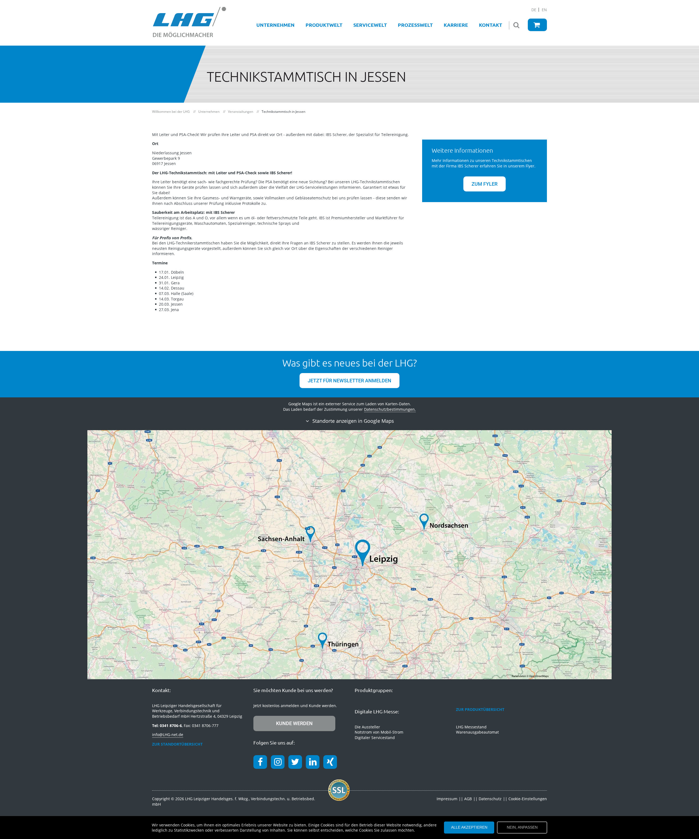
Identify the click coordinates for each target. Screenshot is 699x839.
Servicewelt (370, 25)
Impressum (447, 798)
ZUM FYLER (484, 184)
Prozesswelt (415, 25)
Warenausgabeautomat (477, 732)
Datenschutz (490, 798)
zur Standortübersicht (177, 744)
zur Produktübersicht (480, 709)
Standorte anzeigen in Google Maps (352, 421)
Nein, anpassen (522, 827)
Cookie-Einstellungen (527, 798)
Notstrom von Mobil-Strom (379, 732)
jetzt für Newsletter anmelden (349, 380)
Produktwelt (324, 25)
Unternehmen (275, 25)
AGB (468, 798)
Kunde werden (294, 723)
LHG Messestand (471, 726)
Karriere (456, 25)
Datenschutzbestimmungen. (390, 409)
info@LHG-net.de (167, 734)
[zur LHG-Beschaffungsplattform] (537, 25)
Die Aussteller (367, 726)
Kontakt (490, 25)
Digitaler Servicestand (375, 737)
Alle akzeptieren (469, 827)
